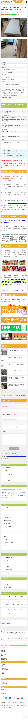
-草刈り (2, 676)
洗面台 (14, 494)
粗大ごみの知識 (7, 587)
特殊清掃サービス (6, 480)
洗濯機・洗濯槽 (19, 495)
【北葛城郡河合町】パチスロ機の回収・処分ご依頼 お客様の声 (16, 351)
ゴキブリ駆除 (5, 533)
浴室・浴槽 (9, 494)
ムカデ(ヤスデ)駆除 (7, 526)
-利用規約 (2, 682)
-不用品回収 (3, 664)
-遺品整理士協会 (3, 693)
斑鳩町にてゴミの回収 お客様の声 (15, 357)
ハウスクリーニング (8, 489)
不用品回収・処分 (11, 14)
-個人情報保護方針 (4, 683)
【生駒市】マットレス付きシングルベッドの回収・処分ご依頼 (8, 395)
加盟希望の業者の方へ (7, 623)
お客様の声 (4, 14)
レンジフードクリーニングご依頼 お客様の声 (13, 601)
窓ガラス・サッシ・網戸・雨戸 (8, 495)
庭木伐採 (4, 545)
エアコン (11, 492)
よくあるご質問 (6, 566)
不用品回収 (5, 470)
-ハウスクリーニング (4, 669)
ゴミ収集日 (5, 581)
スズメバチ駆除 (7, 520)
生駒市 (17, 14)
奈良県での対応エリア (7, 557)
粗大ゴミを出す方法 (7, 584)
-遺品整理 (2, 665)
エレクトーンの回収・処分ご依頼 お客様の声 (16, 371)
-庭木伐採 (2, 673)
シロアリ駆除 (5, 529)
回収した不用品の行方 (7, 569)
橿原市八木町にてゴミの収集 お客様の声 (16, 364)
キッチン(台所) (16, 492)
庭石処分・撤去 (6, 507)
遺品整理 (4, 477)
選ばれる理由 (3, 650)
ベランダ (22, 494)
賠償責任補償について (4, 658)
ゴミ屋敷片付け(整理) (7, 474)
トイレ (18, 494)
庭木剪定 (4, 548)
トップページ (3, 647)
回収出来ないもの (8, 573)
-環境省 (2, 689)
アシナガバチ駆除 (8, 517)
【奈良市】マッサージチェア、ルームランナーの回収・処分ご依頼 (21, 395)
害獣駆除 (4, 536)
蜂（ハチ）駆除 (6, 514)
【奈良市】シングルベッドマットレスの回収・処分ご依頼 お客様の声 (16, 378)
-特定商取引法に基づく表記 (5, 684)
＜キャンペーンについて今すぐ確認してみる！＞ (14, 290)
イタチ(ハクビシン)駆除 (8, 542)
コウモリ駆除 (5, 539)
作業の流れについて (7, 560)
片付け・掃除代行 (6, 467)
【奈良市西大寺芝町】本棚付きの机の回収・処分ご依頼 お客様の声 (16, 385)
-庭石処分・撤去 (3, 668)
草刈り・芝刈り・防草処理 (8, 511)
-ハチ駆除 (2, 672)
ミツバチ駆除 (7, 523)
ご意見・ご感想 (3, 654)
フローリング (5, 492)
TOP (14, 633)
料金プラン (5, 563)
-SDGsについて (3, 690)
